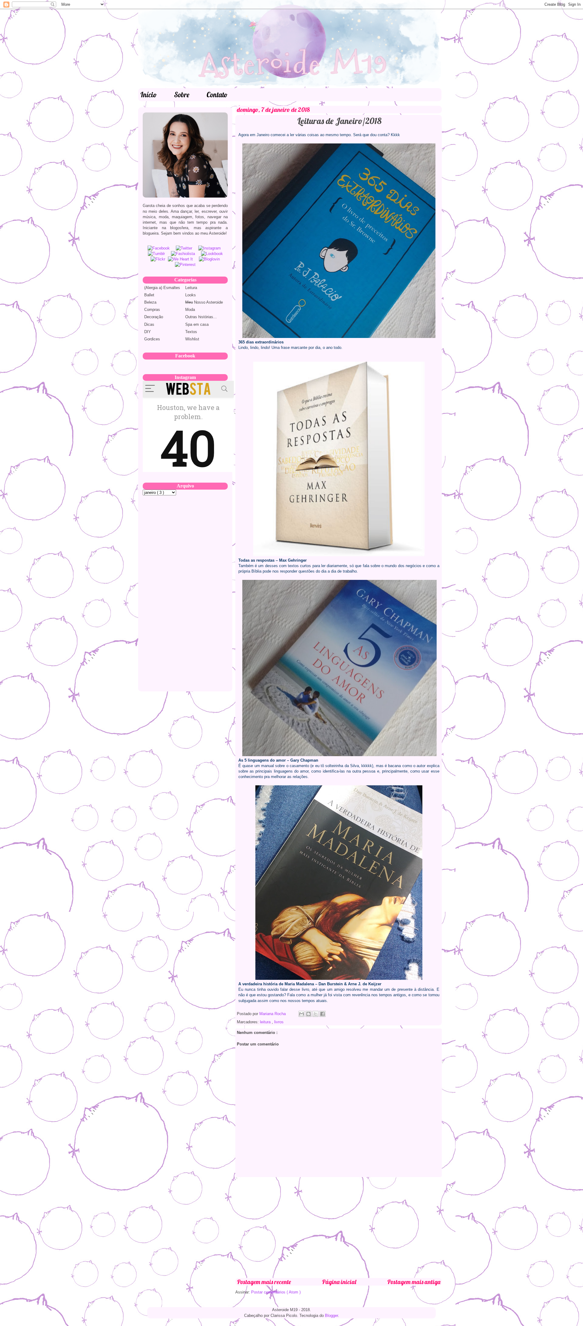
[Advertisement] (338, 1227)
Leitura (191, 287)
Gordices (152, 339)
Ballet (149, 295)
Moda (190, 309)
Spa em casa (197, 324)
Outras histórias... (201, 317)
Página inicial (339, 1282)
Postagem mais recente (264, 1282)
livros (279, 1022)
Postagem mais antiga (413, 1282)
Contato (216, 94)
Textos (191, 331)
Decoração (153, 317)
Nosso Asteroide (204, 302)
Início (148, 94)
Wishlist (192, 339)
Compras (152, 309)
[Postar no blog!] (308, 1014)
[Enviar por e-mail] (301, 1014)
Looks (190, 295)
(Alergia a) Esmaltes (162, 287)
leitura (266, 1022)
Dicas (149, 324)
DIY (147, 331)
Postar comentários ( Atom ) (276, 1292)
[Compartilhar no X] (315, 1014)
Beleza (150, 302)
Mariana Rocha (273, 1013)
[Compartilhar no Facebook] (322, 1014)
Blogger (331, 1315)
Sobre (181, 94)
